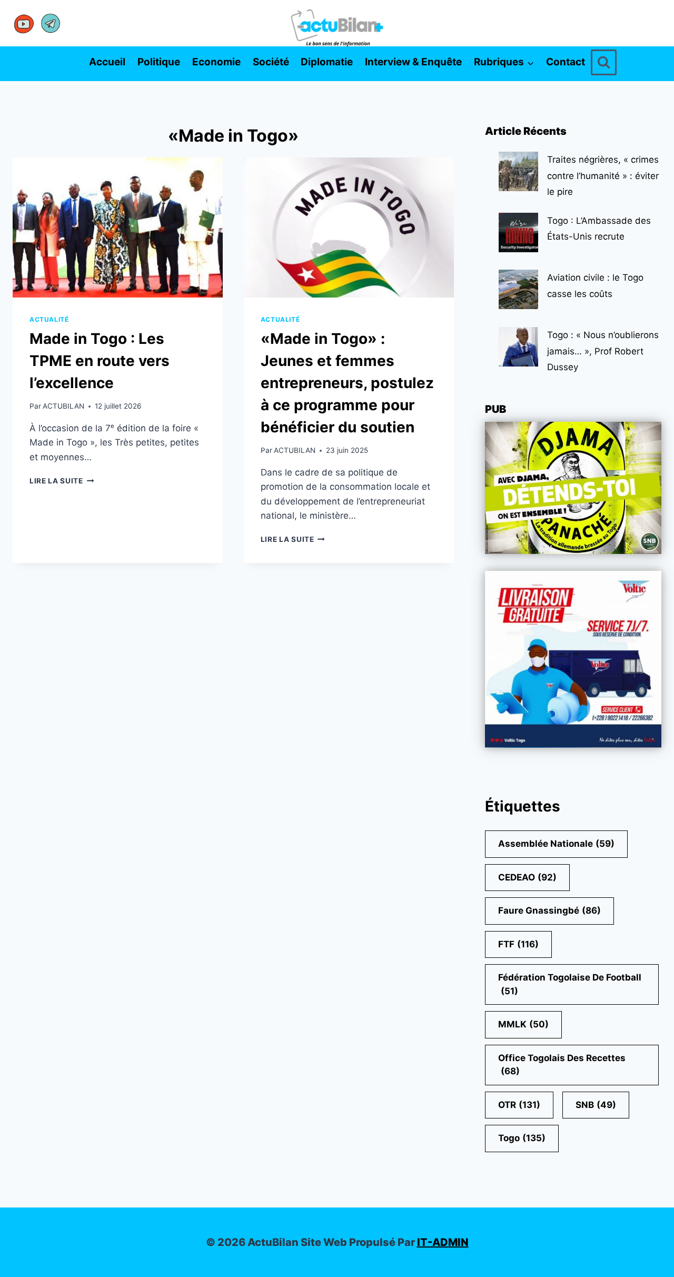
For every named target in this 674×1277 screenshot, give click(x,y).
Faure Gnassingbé (549, 910)
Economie (216, 62)
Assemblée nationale (556, 843)
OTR (519, 1105)
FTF (518, 944)
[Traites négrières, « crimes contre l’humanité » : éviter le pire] (518, 171)
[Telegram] (51, 23)
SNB (596, 1105)
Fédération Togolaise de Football (569, 984)
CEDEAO (527, 877)
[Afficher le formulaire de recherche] (604, 62)
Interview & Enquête (413, 62)
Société (271, 62)
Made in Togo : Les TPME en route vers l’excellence (99, 361)
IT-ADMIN (443, 1242)
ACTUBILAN (63, 406)
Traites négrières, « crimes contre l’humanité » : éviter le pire (603, 175)
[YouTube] (24, 23)
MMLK (523, 1024)
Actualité (48, 319)
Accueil (107, 62)
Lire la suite (61, 481)
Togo (522, 1138)
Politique (158, 62)
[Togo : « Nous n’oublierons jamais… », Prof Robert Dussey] (518, 347)
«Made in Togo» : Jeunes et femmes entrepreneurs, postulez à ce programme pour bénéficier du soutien (347, 383)
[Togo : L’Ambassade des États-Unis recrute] (518, 232)
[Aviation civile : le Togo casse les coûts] (518, 289)
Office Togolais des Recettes (562, 1065)
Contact (565, 62)
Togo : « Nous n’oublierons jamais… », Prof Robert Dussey (603, 351)
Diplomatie (327, 62)
